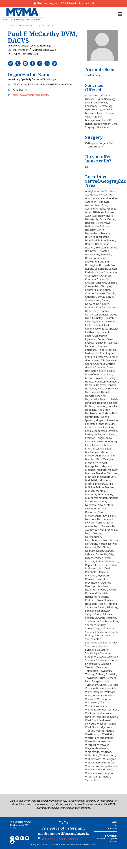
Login (114, 821)
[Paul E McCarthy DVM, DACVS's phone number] (18, 63)
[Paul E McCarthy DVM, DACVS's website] (11, 63)
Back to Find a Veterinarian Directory (31, 25)
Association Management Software (106, 839)
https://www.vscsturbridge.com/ (30, 95)
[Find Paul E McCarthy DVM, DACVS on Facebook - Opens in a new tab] (32, 63)
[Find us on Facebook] (12, 838)
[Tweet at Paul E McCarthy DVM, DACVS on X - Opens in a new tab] (40, 63)
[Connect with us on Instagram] (27, 838)
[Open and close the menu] (83, 14)
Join (115, 825)
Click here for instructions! (78, 3)
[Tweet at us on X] (17, 838)
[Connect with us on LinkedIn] (22, 838)
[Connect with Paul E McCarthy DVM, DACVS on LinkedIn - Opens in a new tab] (47, 63)
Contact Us (112, 828)
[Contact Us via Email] (12, 842)
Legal (93, 844)
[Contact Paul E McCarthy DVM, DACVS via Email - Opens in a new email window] (25, 63)
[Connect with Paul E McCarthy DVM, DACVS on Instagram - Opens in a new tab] (54, 63)
